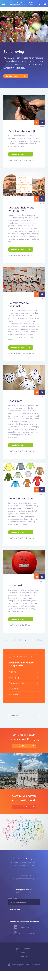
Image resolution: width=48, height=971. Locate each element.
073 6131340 (26, 875)
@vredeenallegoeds (27, 933)
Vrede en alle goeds (26, 927)
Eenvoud (13, 689)
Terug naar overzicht (22, 656)
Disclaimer (24, 952)
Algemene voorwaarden (24, 949)
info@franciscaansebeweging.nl (25, 879)
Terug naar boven (17, 715)
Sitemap (24, 956)
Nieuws (12, 672)
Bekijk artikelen (12, 76)
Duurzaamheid (16, 683)
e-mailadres (12, 898)
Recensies (14, 694)
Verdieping (14, 677)
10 (41, 640)
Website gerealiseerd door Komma (26, 965)
